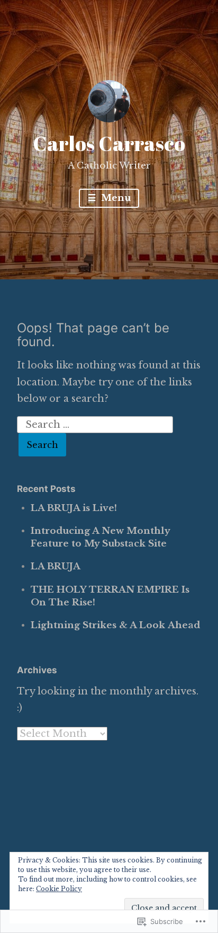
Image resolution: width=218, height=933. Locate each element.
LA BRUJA (55, 566)
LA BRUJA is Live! (74, 508)
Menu (114, 198)
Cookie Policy (59, 889)
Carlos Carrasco (109, 143)
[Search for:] (95, 424)
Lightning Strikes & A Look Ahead (115, 625)
